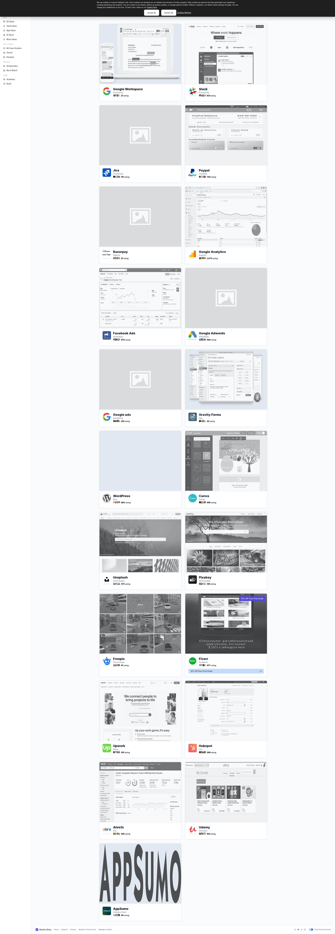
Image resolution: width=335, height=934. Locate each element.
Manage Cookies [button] (105, 929)
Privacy (73, 929)
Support (64, 929)
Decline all (168, 12)
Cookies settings (184, 12)
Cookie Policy (152, 7)
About (56, 929)
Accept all (151, 12)
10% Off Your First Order (252, 598)
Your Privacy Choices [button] (322, 929)
